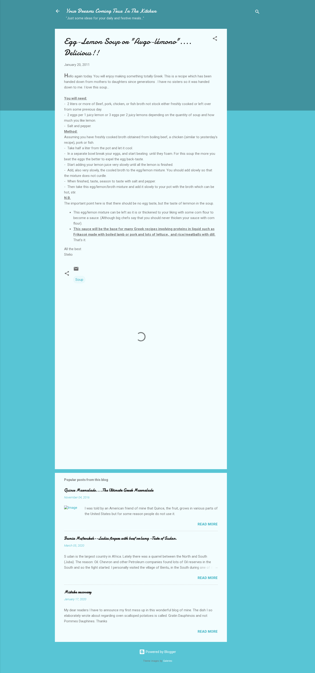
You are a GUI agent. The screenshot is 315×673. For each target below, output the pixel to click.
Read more (208, 524)
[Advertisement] (245, 101)
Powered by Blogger (160, 652)
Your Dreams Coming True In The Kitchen (111, 11)
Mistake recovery (77, 592)
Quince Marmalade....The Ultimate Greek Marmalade (108, 490)
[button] (215, 39)
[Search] (257, 13)
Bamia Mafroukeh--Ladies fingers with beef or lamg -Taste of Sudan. (120, 538)
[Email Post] (76, 270)
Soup (79, 280)
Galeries (167, 660)
